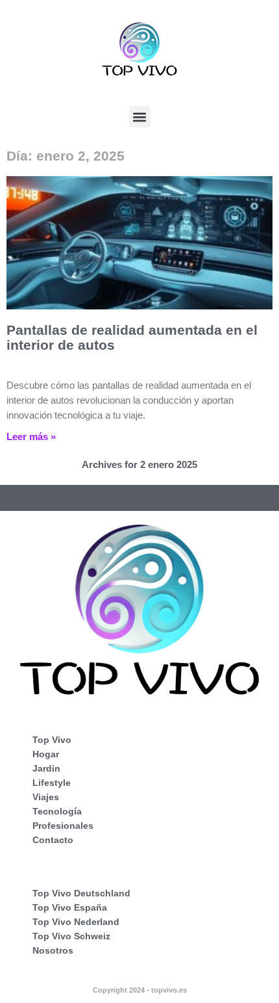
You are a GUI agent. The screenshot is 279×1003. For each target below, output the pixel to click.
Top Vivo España (69, 907)
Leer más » (31, 436)
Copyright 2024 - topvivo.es (140, 990)
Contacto (52, 840)
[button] (140, 116)
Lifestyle (51, 782)
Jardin (46, 768)
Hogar (45, 754)
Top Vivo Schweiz (71, 936)
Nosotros (52, 950)
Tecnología (57, 811)
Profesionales (62, 825)
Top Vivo (51, 740)
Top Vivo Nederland (75, 922)
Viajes (45, 797)
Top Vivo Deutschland (81, 893)
